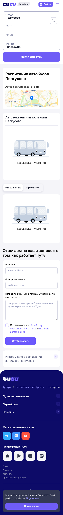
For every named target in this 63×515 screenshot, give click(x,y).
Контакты (7, 473)
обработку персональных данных (26, 327)
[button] (13, 187)
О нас (5, 466)
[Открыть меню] (58, 4)
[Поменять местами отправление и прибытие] (53, 20)
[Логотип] (9, 4)
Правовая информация (14, 477)
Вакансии (7, 470)
